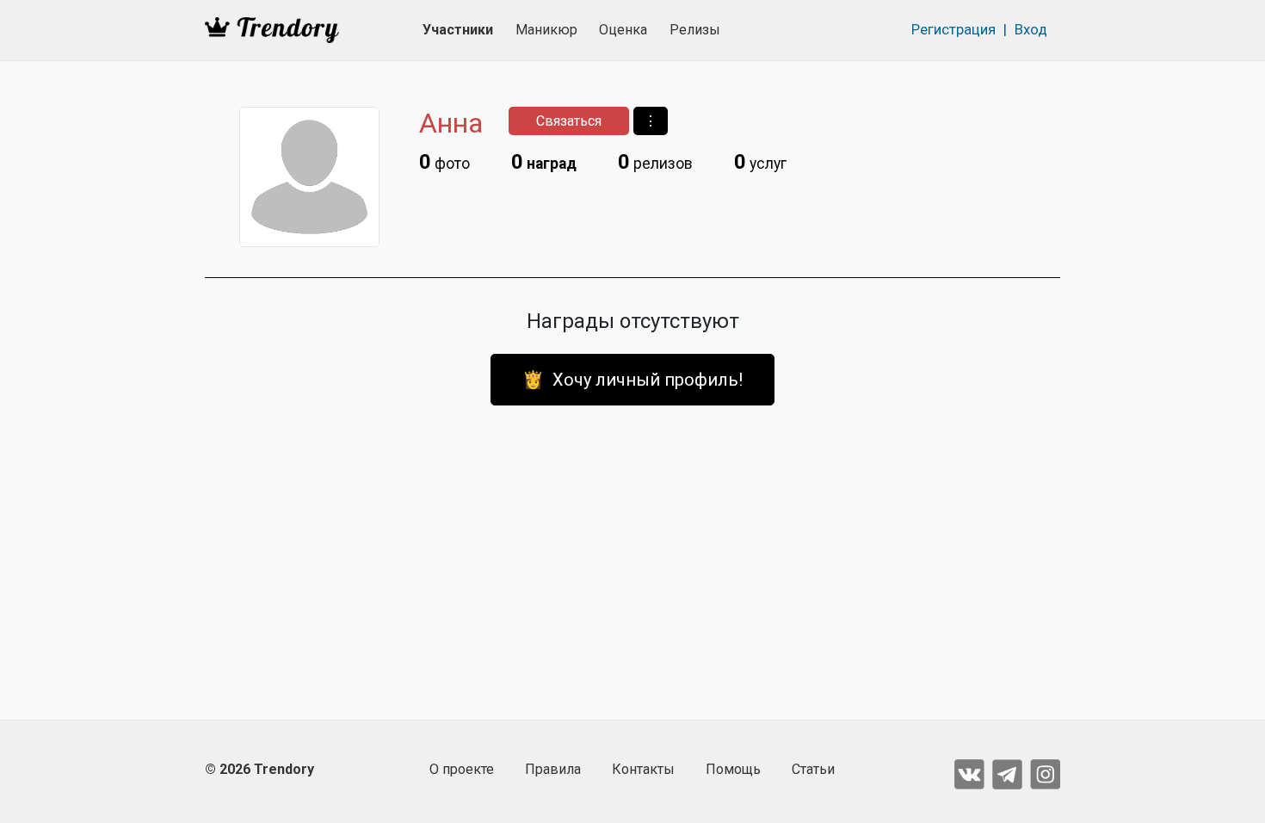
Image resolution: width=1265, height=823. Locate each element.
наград (544, 162)
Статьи (813, 769)
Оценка (623, 30)
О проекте (461, 769)
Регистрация (953, 29)
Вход (1031, 29)
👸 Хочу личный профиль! (632, 379)
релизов (655, 162)
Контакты (643, 769)
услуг (760, 162)
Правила (553, 769)
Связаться (569, 121)
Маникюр (546, 30)
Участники (458, 30)
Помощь (733, 769)
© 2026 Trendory (259, 769)
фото (444, 162)
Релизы (695, 30)
